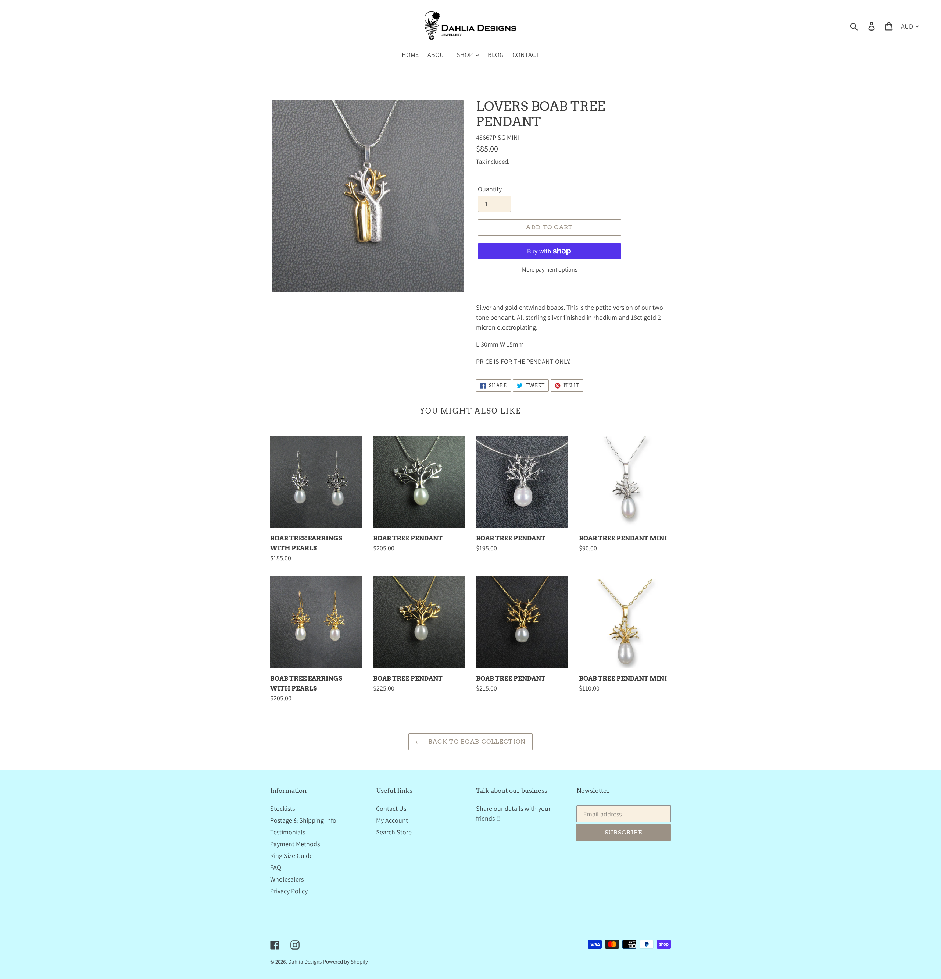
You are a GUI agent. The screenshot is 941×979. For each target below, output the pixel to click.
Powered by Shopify (345, 961)
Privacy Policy (289, 891)
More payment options (549, 269)
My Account (392, 820)
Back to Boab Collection (476, 741)
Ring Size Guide (291, 855)
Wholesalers (287, 879)
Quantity (490, 189)
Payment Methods (295, 844)
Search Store (394, 832)
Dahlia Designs (305, 961)
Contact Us (391, 808)
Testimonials (287, 832)
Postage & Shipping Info (303, 820)
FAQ (275, 867)
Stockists (282, 808)
